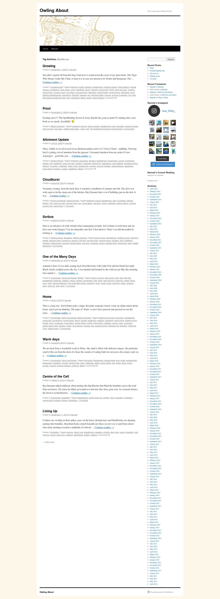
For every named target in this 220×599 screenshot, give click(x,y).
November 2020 (155, 274)
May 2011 (153, 581)
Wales (83, 98)
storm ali (51, 286)
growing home (131, 320)
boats (123, 360)
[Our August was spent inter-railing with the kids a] (152, 151)
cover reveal (65, 89)
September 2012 (155, 538)
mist (136, 432)
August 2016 (154, 412)
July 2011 (153, 576)
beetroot (88, 87)
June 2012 (153, 546)
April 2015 (154, 455)
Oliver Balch (98, 323)
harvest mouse (105, 240)
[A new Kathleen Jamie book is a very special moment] (159, 137)
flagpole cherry (55, 240)
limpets (65, 363)
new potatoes (117, 163)
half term (82, 240)
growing (131, 89)
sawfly (96, 363)
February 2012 (155, 557)
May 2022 (153, 229)
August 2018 (154, 347)
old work (65, 243)
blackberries (98, 87)
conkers (79, 280)
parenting (90, 283)
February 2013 (155, 525)
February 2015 (155, 460)
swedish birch (111, 243)
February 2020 (155, 299)
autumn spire (100, 238)
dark (95, 280)
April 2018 (154, 358)
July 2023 (153, 205)
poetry (103, 283)
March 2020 (154, 296)
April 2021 (154, 261)
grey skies (58, 129)
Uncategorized (57, 87)
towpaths (123, 326)
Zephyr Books (98, 98)
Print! (47, 108)
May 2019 (153, 323)
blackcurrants (109, 360)
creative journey (123, 238)
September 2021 (155, 248)
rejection (62, 326)
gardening (57, 163)
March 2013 (154, 522)
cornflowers (54, 89)
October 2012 (155, 535)
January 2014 (154, 495)
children (65, 280)
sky (117, 326)
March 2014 (154, 490)
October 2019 (155, 309)
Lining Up (50, 411)
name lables (87, 203)
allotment (74, 87)
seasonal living (101, 326)
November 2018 (155, 339)
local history (69, 323)
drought (94, 89)
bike (121, 278)
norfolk (89, 323)
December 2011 (155, 562)
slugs (75, 166)
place (121, 323)
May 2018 (153, 355)
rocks (82, 363)
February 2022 (155, 234)
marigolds (87, 163)
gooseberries (131, 360)
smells (129, 363)
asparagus (83, 160)
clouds (72, 280)
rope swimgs (77, 326)
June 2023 (153, 207)
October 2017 (155, 374)
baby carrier (109, 278)
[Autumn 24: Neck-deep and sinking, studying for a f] (159, 130)
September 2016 (155, 409)
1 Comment (69, 206)
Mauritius (92, 92)
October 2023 (155, 196)
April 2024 (154, 188)
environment (103, 89)
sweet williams (117, 166)
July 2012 (153, 543)
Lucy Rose (70, 92)
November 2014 (155, 468)
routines (87, 326)
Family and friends (58, 200)
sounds (46, 365)
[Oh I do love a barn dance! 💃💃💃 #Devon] (166, 151)
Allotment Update (56, 139)
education (119, 397)
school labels (105, 363)
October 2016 (155, 406)
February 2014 (155, 492)
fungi (45, 283)
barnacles (88, 360)
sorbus (102, 243)
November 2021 (155, 242)
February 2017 (155, 395)
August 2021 (154, 250)
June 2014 (153, 482)
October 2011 (155, 568)
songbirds (94, 243)
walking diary (53, 328)
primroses (128, 323)
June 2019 (153, 320)
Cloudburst (51, 179)
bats (117, 278)
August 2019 (154, 315)
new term (97, 203)
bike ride (127, 278)
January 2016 (154, 430)
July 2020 (153, 285)
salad (70, 166)
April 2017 (154, 390)
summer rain (48, 206)
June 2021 (153, 256)
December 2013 (155, 498)
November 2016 (155, 404)
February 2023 (155, 213)
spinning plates (97, 95)
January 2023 (154, 215)
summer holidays (104, 166)
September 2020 (155, 280)
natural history (80, 323)
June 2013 (153, 514)
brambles (120, 126)
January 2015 (154, 463)
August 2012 (154, 541)
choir (114, 200)
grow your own (121, 89)
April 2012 (154, 551)
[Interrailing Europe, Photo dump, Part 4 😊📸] (152, 144)
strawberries (84, 166)
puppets (57, 400)
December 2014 (155, 465)
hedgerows (47, 363)
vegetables (72, 168)
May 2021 (153, 258)
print (87, 129)
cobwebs (98, 432)
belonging (119, 317)
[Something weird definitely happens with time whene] (173, 151)
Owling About (54, 10)
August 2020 (154, 282)
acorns (94, 278)
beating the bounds (106, 317)
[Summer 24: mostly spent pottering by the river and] (159, 151)
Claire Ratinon (123, 87)
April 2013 (154, 519)
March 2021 (154, 264)
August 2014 (154, 476)
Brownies (57, 280)
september (73, 400)
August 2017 (154, 379)
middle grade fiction (71, 129)
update (64, 168)
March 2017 (154, 393)
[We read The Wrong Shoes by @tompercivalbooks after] (159, 123)
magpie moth (74, 363)
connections (57, 320)
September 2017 (155, 377)
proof (132, 92)
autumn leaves (94, 126)
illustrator (46, 243)
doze (117, 432)
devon (87, 89)
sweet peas (58, 206)
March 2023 (154, 210)
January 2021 (154, 269)
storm (45, 286)
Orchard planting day (157, 70)
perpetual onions (131, 163)
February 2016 (155, 428)
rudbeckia (63, 166)
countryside (88, 280)
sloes (124, 363)
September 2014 (155, 473)
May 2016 (153, 420)
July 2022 (153, 226)
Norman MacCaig (60, 283)
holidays (115, 240)
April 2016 (154, 422)
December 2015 (155, 433)
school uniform (122, 203)
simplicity (111, 326)
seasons (130, 283)
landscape (59, 323)
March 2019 (154, 328)
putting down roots (50, 326)
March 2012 (154, 554)
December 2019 (155, 304)
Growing (49, 66)
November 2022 (155, 218)
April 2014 (154, 487)
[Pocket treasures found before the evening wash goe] (166, 123)
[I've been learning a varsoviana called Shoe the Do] (173, 137)
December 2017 (155, 369)
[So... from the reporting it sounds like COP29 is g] (152, 130)
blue (118, 360)
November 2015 (155, 436)
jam (79, 203)
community (47, 320)
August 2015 (154, 444)
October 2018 (155, 342)
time (68, 98)
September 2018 (155, 344)
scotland (69, 435)
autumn (84, 126)
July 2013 (153, 511)
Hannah (73, 69)
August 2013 (154, 508)
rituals (68, 326)
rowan (123, 283)
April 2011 (154, 584)
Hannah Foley (72, 203)
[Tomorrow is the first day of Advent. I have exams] (152, 123)
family (112, 89)
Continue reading (52, 82)
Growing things (57, 160)
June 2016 (153, 417)
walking (94, 435)
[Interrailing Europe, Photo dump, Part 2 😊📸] (166, 144)
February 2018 (155, 363)
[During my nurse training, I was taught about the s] (173, 130)
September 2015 (155, 441)
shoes (118, 363)
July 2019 (153, 317)
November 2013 (155, 500)
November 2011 (155, 565)
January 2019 (154, 334)
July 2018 (153, 350)
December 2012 (155, 530)
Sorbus (48, 216)
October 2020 (155, 277)
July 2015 (153, 447)
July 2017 (153, 382)
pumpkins (54, 166)
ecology (84, 320)
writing (89, 98)
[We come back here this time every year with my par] (166, 130)
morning (46, 435)
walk (58, 286)
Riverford (75, 95)
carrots (121, 160)
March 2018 (154, 360)
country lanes (68, 320)
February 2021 (155, 266)
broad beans (112, 160)
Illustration (68, 238)
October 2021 (155, 245)
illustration (128, 240)
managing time (81, 92)
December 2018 (155, 336)
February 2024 (155, 191)
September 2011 (155, 570)
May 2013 (153, 516)
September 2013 (155, 506)
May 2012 (153, 549)
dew (112, 432)
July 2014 (153, 479)
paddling (107, 323)
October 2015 (155, 438)
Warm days (51, 339)
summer (107, 95)
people (115, 323)
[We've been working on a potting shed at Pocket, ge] (152, 137)
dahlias (46, 163)
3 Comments (65, 328)
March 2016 (154, 425)
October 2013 (155, 503)
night (50, 283)
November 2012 (155, 533)
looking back (56, 243)
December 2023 (155, 194)
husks (122, 432)
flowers (45, 203)
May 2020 (153, 291)
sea (92, 326)
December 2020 (155, 272)
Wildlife (80, 278)
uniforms (75, 365)
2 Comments (129, 129)
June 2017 (153, 385)
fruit (51, 163)
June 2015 (153, 449)
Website (54, 48)
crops (73, 89)
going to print (48, 129)
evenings (119, 280)
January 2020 (154, 301)
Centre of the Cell (56, 376)
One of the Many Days (59, 256)
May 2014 (153, 484)
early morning (109, 280)
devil (112, 397)
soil (88, 95)
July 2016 (153, 414)
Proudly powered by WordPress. (162, 592)
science (64, 400)
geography (109, 320)
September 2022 (155, 223)
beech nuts (78, 432)
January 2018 (154, 366)
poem (97, 283)
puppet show (48, 400)
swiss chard (47, 168)
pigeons (46, 166)
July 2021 (153, 253)
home (51, 323)
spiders (87, 435)
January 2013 (154, 527)
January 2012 (154, 560)
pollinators (125, 92)
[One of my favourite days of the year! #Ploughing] (166, 137)
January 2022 (154, 237)
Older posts (48, 442)
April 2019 (154, 326)
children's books (110, 87)
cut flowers (121, 200)
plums (104, 203)
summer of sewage (119, 95)
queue (53, 435)
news (82, 129)
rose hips (85, 243)
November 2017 (155, 371)
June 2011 (153, 578)
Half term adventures (165, 92)
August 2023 (154, 202)
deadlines (80, 89)
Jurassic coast (59, 92)
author (81, 87)
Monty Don (96, 163)
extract (126, 280)
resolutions (66, 95)
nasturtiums (106, 163)
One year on (154, 73)
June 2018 (153, 352)
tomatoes (57, 168)
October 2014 (155, 471)
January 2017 (154, 398)
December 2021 (155, 239)
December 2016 (155, 401)
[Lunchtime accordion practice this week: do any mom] (173, 123)
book (113, 126)
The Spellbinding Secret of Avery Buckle (106, 129)
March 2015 (154, 457)
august (98, 200)
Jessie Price (48, 92)
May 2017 (153, 387)
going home (119, 320)
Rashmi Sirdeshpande (52, 95)
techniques (122, 243)
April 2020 (154, 293)
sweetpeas (128, 166)
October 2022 (155, 221)
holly (121, 240)
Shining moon (155, 76)
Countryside (56, 278)
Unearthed (75, 98)
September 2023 (155, 199)
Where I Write (163, 97)
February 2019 (155, 331)
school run (60, 435)
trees (130, 243)
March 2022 (154, 231)
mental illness (114, 92)
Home (45, 48)
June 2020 (153, 288)
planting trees (75, 243)
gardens (100, 320)
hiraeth (45, 323)
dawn (100, 280)
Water (152, 68)
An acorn (153, 78)
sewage (83, 95)
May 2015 (153, 452)
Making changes (57, 126)
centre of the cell (95, 397)
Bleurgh (161, 86)
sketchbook (78, 435)
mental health (102, 92)
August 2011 (154, 573)
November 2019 (155, 307)
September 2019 (155, 312)
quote (109, 283)
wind (62, 286)
